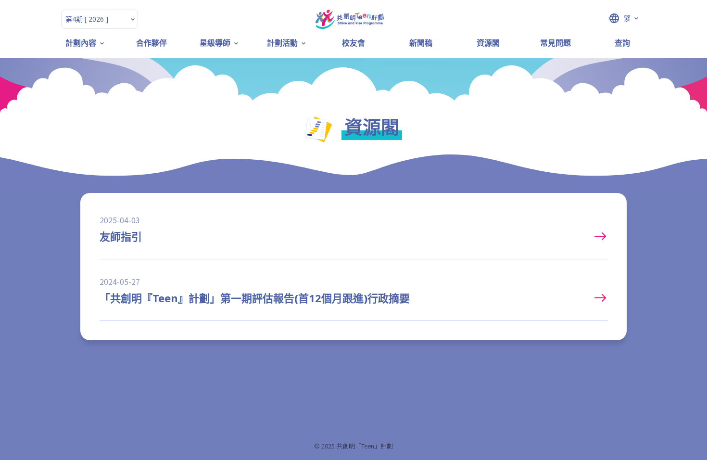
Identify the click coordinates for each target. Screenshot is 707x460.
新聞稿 (420, 43)
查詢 (622, 43)
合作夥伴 (151, 43)
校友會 (353, 43)
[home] (350, 19)
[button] (602, 18)
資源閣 (488, 43)
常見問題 (555, 43)
